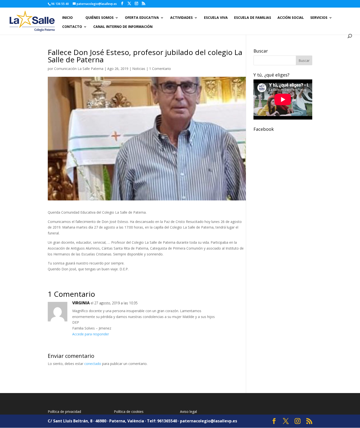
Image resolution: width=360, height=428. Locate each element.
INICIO (67, 18)
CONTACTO (72, 27)
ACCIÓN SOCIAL (290, 18)
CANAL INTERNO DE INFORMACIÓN (123, 27)
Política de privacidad (64, 411)
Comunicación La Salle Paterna (78, 68)
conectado (92, 363)
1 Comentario (160, 68)
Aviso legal (188, 411)
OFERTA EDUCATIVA (142, 18)
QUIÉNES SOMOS (99, 18)
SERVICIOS (318, 18)
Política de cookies (129, 411)
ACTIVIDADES (181, 18)
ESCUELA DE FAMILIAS (252, 18)
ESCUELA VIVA (216, 18)
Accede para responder (90, 334)
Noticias (138, 68)
